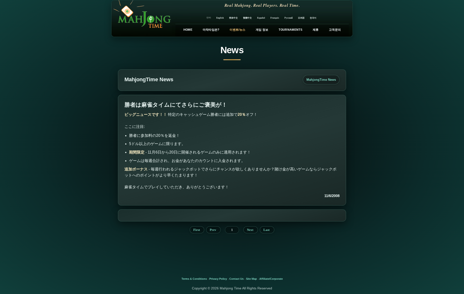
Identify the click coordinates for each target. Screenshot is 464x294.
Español (261, 17)
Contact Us (236, 278)
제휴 (316, 29)
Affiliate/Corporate (271, 278)
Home (187, 29)
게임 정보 (262, 29)
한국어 (313, 17)
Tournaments (290, 29)
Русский (288, 17)
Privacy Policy (218, 278)
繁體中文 (247, 17)
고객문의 (335, 29)
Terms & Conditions (194, 278)
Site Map (251, 278)
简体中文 (233, 17)
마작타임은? (211, 29)
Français (274, 17)
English (220, 17)
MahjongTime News (321, 79)
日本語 (301, 17)
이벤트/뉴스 (237, 29)
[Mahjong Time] (141, 18)
